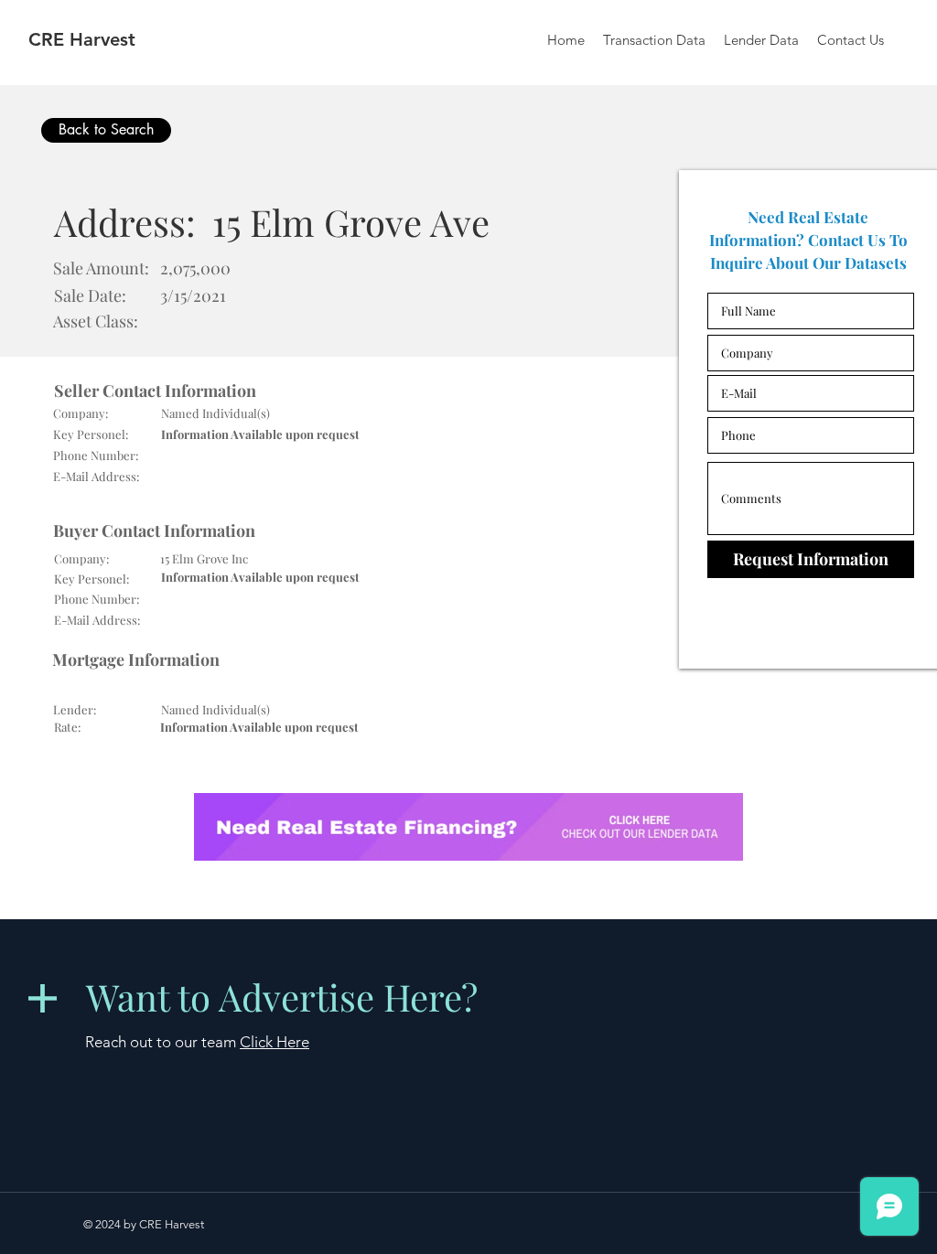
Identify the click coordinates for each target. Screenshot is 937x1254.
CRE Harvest (81, 39)
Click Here (274, 1042)
